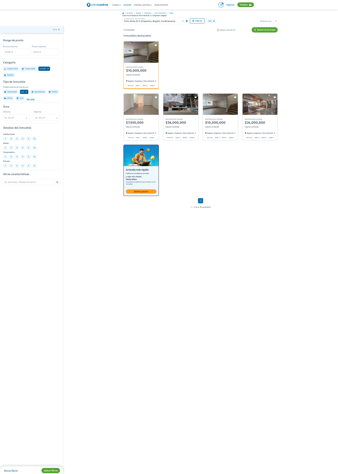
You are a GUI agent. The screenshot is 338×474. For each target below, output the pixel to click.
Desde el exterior (161, 5)
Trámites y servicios (142, 5)
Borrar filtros (11, 470)
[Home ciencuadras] (98, 5)
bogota (138, 13)
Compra (115, 5)
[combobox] (268, 21)
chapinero (148, 13)
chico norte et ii (160, 13)
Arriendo (127, 5)
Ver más (30, 99)
